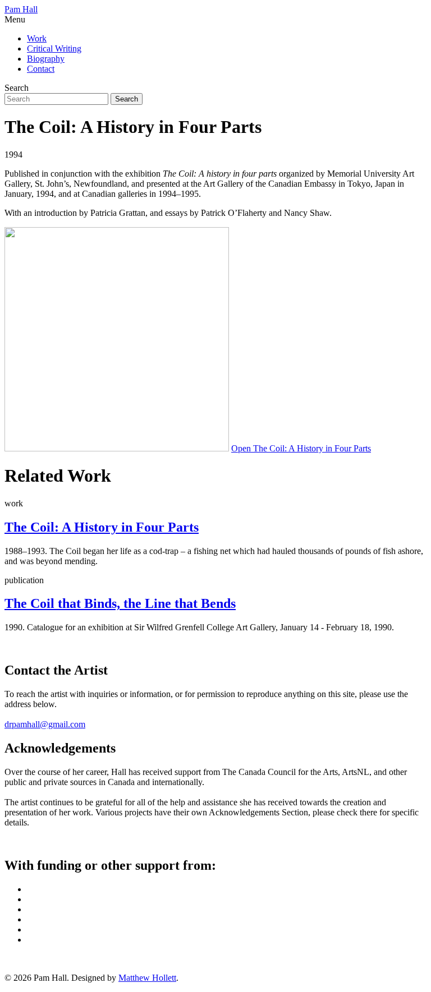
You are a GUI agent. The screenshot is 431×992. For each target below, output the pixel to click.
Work (37, 38)
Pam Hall (21, 9)
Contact (40, 68)
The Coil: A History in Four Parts (101, 527)
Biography (46, 58)
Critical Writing (54, 48)
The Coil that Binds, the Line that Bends (120, 603)
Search (16, 88)
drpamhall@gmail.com (44, 724)
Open (301, 448)
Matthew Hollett (147, 977)
